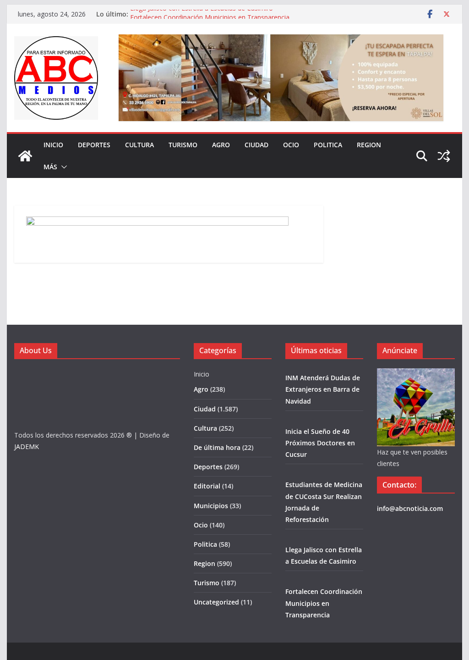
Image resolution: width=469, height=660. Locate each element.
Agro (221, 144)
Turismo (183, 144)
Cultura (139, 144)
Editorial (207, 486)
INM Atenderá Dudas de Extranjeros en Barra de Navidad (322, 389)
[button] (62, 167)
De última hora (217, 447)
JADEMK (26, 446)
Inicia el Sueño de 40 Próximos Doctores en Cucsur (320, 443)
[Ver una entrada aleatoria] (444, 156)
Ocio (291, 144)
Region (369, 144)
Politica (328, 144)
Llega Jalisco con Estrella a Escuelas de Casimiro (201, 12)
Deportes (94, 144)
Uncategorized (216, 602)
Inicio (53, 144)
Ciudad (256, 144)
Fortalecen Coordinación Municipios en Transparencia (323, 603)
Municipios (211, 505)
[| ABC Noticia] (25, 156)
